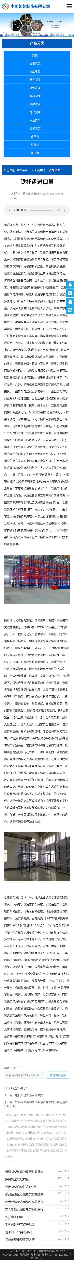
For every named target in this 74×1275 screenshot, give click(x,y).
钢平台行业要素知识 (18, 1232)
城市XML (47, 1254)
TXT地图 (63, 1254)
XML (15, 1254)
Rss (55, 1254)
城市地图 (35, 1254)
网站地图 (6, 1254)
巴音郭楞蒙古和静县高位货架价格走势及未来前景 (26, 1202)
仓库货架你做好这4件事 (20, 1187)
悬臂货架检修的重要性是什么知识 (26, 1171)
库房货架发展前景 (17, 1179)
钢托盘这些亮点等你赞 (29, 1095)
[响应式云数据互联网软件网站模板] (5, 6)
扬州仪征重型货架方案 (20, 1239)
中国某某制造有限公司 (24, 170)
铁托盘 (30, 370)
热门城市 (24, 1254)
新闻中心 (40, 170)
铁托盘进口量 (57, 170)
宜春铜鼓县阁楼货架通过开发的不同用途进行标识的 (26, 1209)
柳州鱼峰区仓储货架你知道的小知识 (26, 1194)
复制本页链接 (58, 1075)
